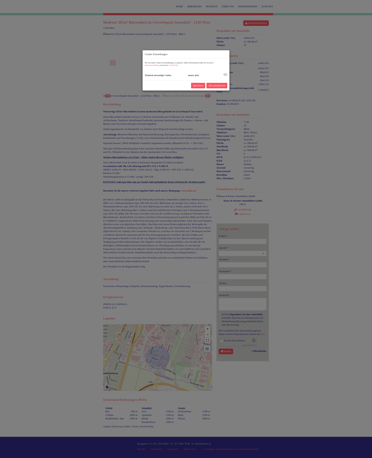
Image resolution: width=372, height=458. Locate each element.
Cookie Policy (173, 65)
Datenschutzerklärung (152, 65)
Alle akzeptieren (216, 85)
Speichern (198, 85)
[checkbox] (225, 74)
